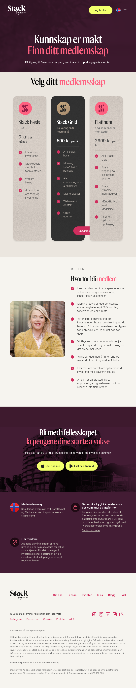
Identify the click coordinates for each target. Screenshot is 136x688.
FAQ (123, 595)
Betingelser (16, 619)
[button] (118, 10)
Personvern (33, 619)
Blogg (111, 595)
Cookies (47, 619)
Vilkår (72, 619)
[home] (17, 10)
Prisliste (60, 619)
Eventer (87, 595)
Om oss (58, 595)
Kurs (100, 595)
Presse (72, 595)
